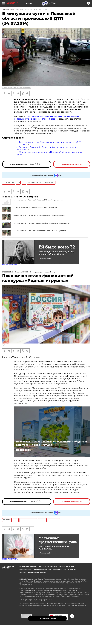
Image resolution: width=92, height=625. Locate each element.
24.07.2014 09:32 (8, 10)
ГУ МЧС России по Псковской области (16, 88)
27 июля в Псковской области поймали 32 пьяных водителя (34, 208)
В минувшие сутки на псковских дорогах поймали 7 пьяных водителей (38, 215)
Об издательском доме (28, 566)
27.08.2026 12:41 (7, 272)
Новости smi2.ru (10, 265)
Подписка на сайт (59, 569)
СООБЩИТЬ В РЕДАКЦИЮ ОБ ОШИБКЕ (33, 572)
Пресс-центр (44, 566)
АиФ (4, 345)
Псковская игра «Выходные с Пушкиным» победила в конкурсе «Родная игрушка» (51, 443)
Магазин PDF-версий (66, 566)
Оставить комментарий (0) (72, 164)
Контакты (71, 569)
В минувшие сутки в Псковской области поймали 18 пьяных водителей (39, 231)
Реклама (53, 566)
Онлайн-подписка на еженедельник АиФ (35, 569)
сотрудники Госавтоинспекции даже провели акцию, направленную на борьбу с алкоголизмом (46, 117)
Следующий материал (47, 618)
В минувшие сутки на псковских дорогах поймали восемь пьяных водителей (41, 223)
